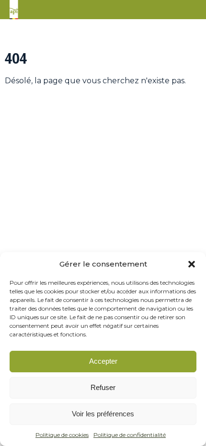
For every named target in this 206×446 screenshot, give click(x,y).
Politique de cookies (62, 434)
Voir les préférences (103, 414)
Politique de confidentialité (129, 434)
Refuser (103, 387)
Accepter (103, 361)
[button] (191, 264)
